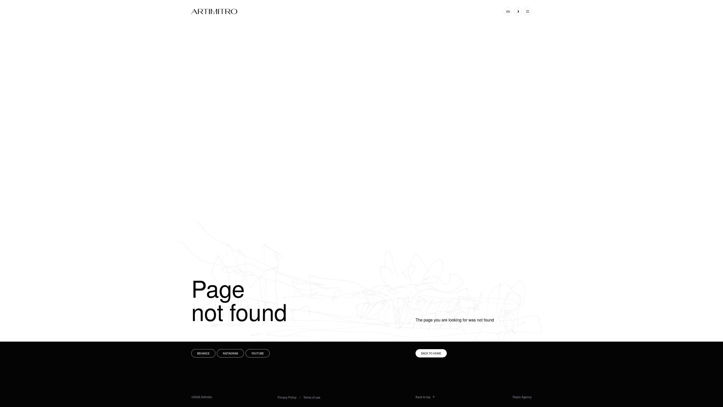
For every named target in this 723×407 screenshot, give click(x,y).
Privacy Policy (287, 397)
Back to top (423, 397)
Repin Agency (522, 397)
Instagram (230, 353)
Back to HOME (431, 353)
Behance (203, 353)
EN (508, 11)
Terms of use (311, 397)
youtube (257, 353)
